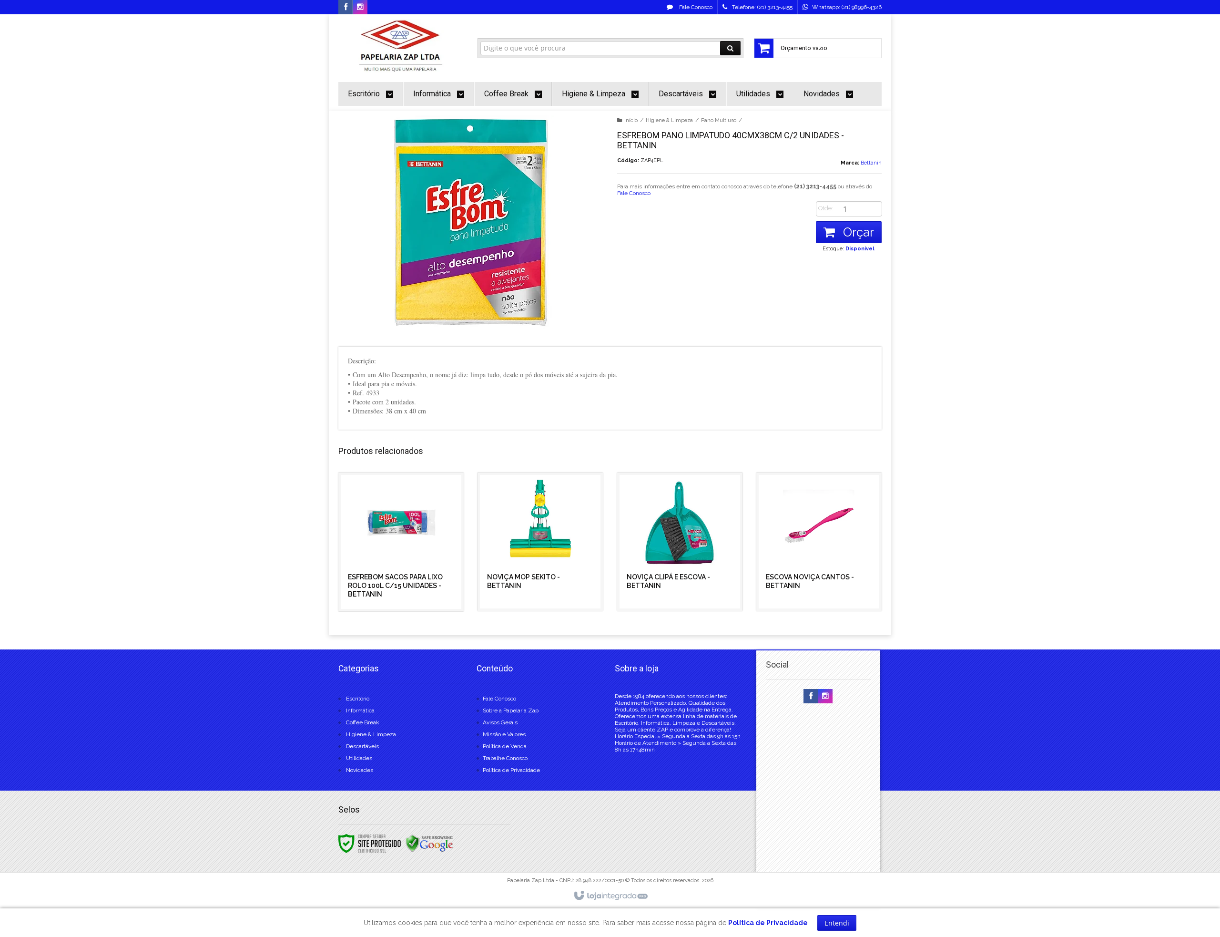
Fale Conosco (695, 7)
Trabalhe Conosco (505, 758)
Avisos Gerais (500, 722)
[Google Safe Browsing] (429, 843)
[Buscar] (730, 48)
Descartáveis (362, 746)
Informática (360, 710)
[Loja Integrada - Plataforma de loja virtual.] (610, 896)
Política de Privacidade (511, 770)
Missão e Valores (504, 734)
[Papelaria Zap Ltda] (401, 45)
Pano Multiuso (718, 120)
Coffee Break (362, 722)
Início (631, 120)
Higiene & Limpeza (669, 120)
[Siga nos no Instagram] (360, 7)
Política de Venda (505, 746)
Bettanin (871, 163)
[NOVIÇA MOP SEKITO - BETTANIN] (540, 541)
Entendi (836, 922)
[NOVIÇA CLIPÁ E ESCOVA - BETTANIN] (680, 541)
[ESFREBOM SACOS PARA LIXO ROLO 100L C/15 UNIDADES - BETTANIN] (401, 542)
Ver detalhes (406, 570)
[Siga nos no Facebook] (345, 7)
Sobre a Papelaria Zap (511, 710)
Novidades (359, 770)
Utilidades (359, 758)
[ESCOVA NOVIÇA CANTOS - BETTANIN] (819, 541)
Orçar (857, 232)
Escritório (357, 698)
